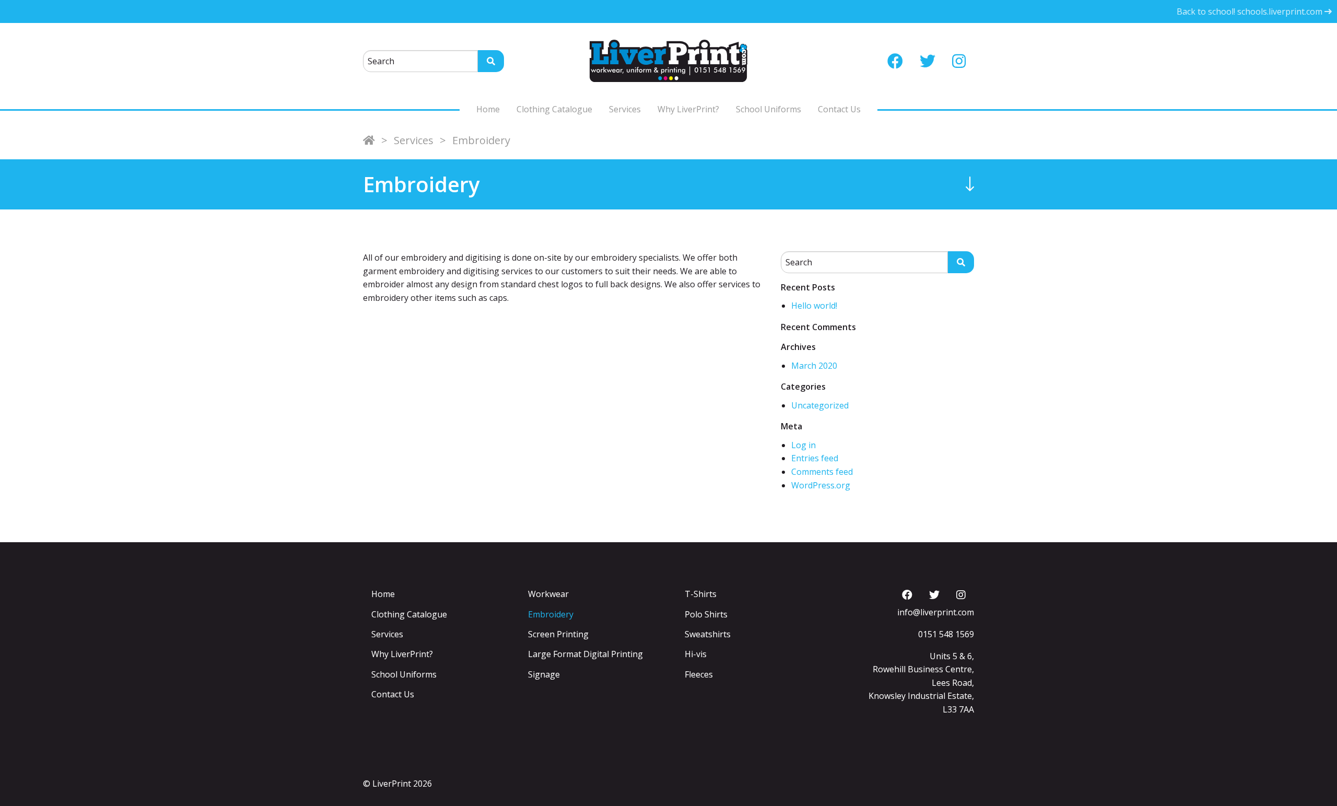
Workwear (548, 594)
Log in (803, 445)
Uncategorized (820, 405)
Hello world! (814, 305)
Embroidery (550, 614)
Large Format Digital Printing (585, 654)
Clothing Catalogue (554, 109)
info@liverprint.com (935, 612)
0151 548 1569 (946, 634)
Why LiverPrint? (688, 109)
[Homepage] (369, 140)
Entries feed (814, 458)
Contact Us (839, 109)
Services (625, 109)
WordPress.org (820, 485)
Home (488, 109)
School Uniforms (768, 109)
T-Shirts (701, 594)
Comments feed (822, 471)
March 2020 (814, 365)
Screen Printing (558, 634)
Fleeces (699, 674)
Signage (544, 674)
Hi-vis (696, 654)
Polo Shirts (706, 614)
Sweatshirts (708, 634)
